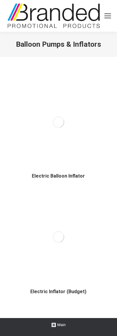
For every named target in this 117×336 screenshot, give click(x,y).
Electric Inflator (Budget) (58, 291)
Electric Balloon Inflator (58, 176)
